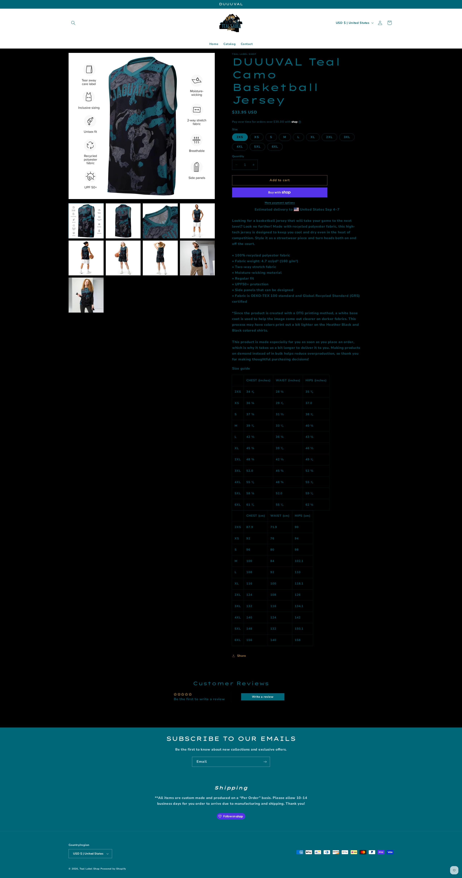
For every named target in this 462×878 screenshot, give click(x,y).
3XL (347, 137)
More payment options (280, 202)
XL (313, 137)
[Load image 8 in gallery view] (197, 258)
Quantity (238, 156)
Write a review (262, 697)
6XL (275, 147)
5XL (257, 147)
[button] (73, 23)
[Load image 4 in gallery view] (197, 220)
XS (256, 137)
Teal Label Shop (90, 868)
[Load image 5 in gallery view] (86, 258)
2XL (329, 137)
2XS (240, 137)
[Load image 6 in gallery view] (123, 258)
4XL (240, 147)
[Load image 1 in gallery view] (86, 220)
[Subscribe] (265, 762)
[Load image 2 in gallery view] (123, 220)
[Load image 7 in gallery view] (160, 258)
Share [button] (241, 656)
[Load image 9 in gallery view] (86, 295)
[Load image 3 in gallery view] (160, 220)
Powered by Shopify (113, 868)
